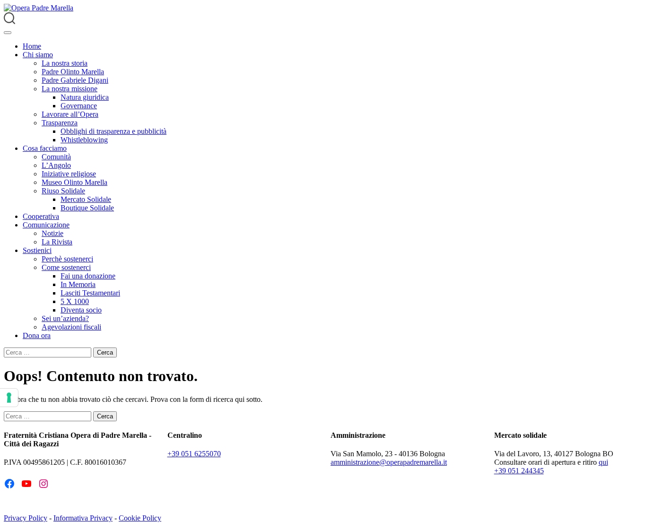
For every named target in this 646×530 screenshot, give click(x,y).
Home (32, 46)
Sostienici (37, 250)
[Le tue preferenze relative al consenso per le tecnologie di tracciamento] (9, 398)
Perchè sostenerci (67, 259)
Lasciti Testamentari (90, 293)
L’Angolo (56, 165)
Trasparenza (60, 123)
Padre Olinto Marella (73, 72)
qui (603, 462)
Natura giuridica (85, 97)
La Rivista (57, 242)
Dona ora (37, 335)
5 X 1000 (75, 301)
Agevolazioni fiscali (71, 327)
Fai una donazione (88, 276)
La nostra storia (64, 63)
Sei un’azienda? (65, 318)
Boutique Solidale (87, 208)
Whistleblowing (84, 140)
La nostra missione (69, 89)
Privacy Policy (25, 518)
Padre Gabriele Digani (75, 80)
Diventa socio (81, 310)
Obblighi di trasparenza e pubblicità (113, 131)
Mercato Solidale (86, 199)
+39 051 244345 (519, 471)
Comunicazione (46, 225)
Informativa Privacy (83, 518)
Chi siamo (38, 55)
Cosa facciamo (45, 148)
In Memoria (78, 284)
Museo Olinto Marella (74, 182)
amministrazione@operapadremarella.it (389, 462)
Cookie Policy (140, 518)
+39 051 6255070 (194, 454)
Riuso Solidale (63, 191)
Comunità (56, 157)
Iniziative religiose (69, 174)
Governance (79, 106)
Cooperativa (41, 216)
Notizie (52, 233)
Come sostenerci (66, 267)
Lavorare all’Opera (70, 114)
